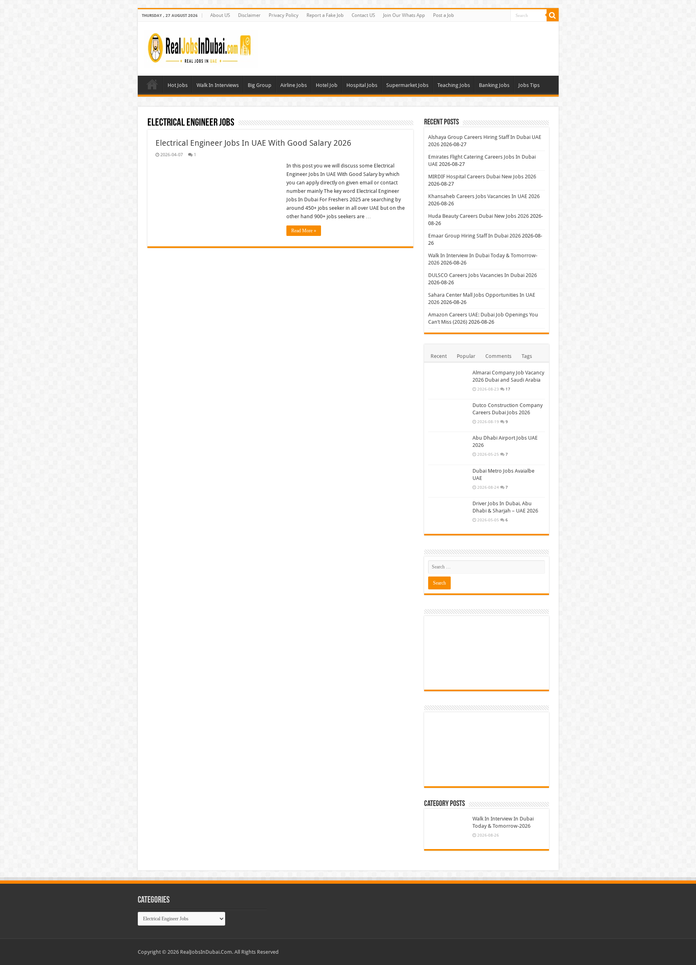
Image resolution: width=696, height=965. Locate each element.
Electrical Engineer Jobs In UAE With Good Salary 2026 (253, 143)
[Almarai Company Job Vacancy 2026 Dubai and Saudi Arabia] (448, 383)
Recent (439, 356)
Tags (527, 356)
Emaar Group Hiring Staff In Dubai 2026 (474, 236)
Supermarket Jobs (407, 85)
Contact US (363, 15)
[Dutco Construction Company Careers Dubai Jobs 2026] (448, 415)
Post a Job (443, 15)
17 (507, 388)
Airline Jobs (293, 85)
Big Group (259, 85)
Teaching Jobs (453, 85)
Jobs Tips (529, 85)
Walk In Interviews (218, 85)
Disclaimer (249, 15)
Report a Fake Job (325, 15)
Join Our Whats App (404, 15)
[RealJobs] (201, 47)
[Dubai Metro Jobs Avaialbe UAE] (448, 481)
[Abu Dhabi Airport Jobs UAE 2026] (448, 448)
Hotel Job (327, 85)
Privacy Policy (283, 15)
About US (220, 15)
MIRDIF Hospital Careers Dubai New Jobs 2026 (482, 177)
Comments (498, 356)
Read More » (303, 231)
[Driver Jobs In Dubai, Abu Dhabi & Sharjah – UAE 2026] (448, 513)
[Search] (553, 15)
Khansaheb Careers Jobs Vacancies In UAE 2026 (484, 196)
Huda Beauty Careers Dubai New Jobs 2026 (478, 216)
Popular (466, 356)
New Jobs (152, 84)
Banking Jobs (494, 85)
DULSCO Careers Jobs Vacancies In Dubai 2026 (482, 275)
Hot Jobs (178, 85)
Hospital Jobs (361, 85)
